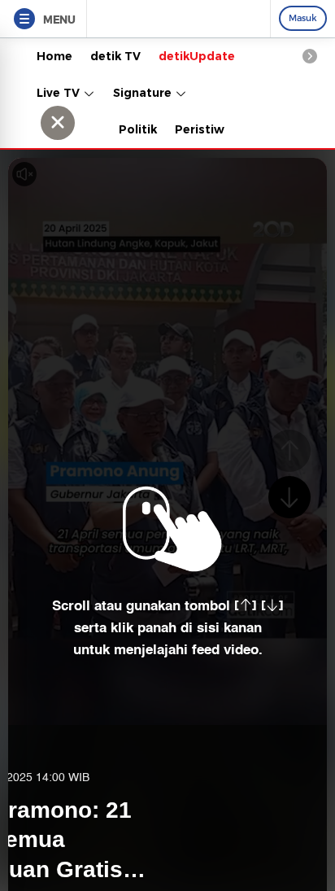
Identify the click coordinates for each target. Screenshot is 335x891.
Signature (144, 92)
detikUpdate (197, 56)
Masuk (303, 18)
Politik (138, 129)
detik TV (115, 56)
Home (54, 56)
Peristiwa (203, 129)
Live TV (60, 92)
